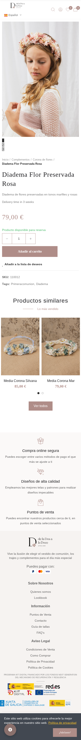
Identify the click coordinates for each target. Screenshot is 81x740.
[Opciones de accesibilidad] (10, 730)
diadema (42, 284)
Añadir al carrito (30, 251)
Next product (76, 162)
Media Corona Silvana (20, 381)
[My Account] (60, 9)
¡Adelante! (65, 732)
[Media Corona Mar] (61, 346)
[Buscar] (52, 9)
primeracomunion (22, 284)
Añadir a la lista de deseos (23, 264)
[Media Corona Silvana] (20, 346)
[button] (38, 393)
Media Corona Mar (61, 381)
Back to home (71, 162)
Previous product (65, 162)
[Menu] (5, 5)
